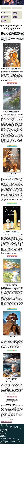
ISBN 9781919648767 (11, 338)
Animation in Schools (16, 17)
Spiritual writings (3, 21)
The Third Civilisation (6, 340)
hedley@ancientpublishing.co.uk (9, 440)
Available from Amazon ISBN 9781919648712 (11, 175)
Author (15, 8)
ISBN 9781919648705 (11, 112)
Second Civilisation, (12, 287)
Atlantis (11, 180)
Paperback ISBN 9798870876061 (11, 232)
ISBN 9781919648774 (11, 69)
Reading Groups (15, 13)
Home (2, 8)
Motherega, (12, 234)
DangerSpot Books (4, 17)
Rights (3, 12)
